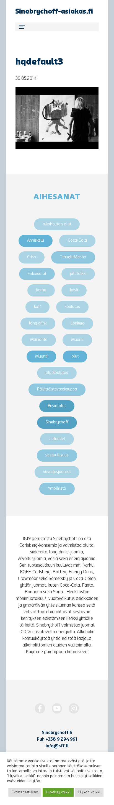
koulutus (72, 307)
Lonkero (78, 323)
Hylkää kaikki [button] (89, 792)
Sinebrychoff (57, 422)
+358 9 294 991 (61, 739)
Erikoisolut (37, 274)
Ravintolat (57, 406)
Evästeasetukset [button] (25, 792)
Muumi (77, 340)
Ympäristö (57, 489)
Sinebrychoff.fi (57, 733)
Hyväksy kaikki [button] (58, 792)
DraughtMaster (73, 257)
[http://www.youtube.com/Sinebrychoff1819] (57, 708)
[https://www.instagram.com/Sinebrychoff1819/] (74, 708)
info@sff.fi (57, 746)
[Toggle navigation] (57, 26)
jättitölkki (78, 274)
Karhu (41, 290)
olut (75, 356)
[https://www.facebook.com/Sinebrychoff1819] (40, 708)
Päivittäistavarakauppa (57, 389)
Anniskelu (35, 241)
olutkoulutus (57, 373)
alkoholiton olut (57, 224)
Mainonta (38, 340)
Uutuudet (57, 439)
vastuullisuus (57, 455)
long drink (38, 323)
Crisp (31, 257)
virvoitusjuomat (57, 472)
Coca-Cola (77, 241)
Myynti (41, 356)
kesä (74, 290)
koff (37, 307)
